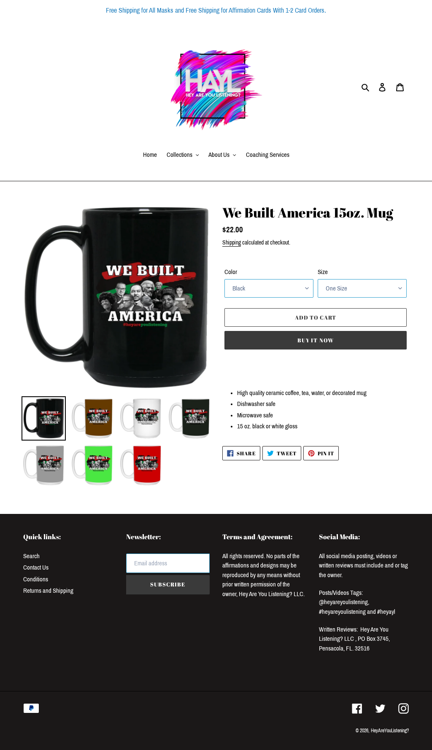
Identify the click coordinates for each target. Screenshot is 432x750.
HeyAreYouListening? (390, 731)
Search (31, 556)
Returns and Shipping (48, 590)
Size (323, 272)
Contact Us (36, 567)
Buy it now (315, 340)
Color (230, 272)
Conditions (35, 579)
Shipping (231, 242)
